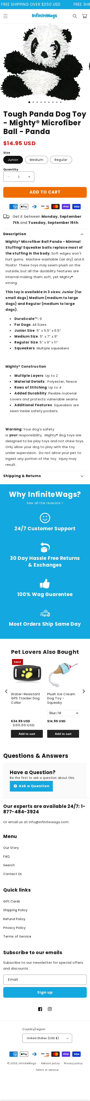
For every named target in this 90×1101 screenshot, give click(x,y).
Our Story (11, 848)
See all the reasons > (45, 503)
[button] (5, 16)
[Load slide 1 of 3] (29, 102)
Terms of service (47, 1070)
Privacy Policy (14, 928)
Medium (36, 160)
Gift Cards (11, 901)
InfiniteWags (27, 1063)
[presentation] (6, 691)
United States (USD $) (43, 1038)
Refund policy (50, 1063)
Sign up (45, 992)
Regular (61, 160)
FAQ (6, 856)
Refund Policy (14, 919)
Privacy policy (73, 1063)
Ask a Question (34, 785)
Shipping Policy (15, 910)
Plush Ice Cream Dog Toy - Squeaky (61, 698)
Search (9, 865)
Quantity (10, 169)
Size (6, 153)
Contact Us (12, 874)
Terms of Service (17, 936)
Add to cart (27, 734)
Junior (13, 160)
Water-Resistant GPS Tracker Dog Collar (25, 698)
